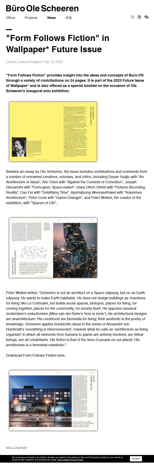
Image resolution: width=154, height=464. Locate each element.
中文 (69, 18)
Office (10, 18)
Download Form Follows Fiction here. (36, 355)
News (51, 18)
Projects (31, 18)
